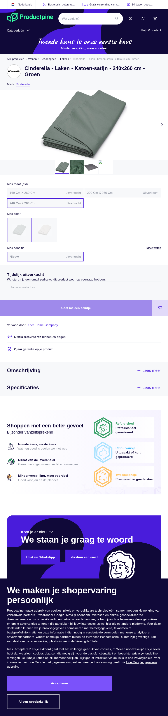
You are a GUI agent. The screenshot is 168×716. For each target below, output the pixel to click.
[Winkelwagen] (155, 18)
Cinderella (23, 84)
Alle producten (15, 59)
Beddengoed (48, 59)
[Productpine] (30, 18)
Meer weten (154, 248)
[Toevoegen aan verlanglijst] (160, 308)
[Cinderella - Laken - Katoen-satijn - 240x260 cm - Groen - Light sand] (44, 230)
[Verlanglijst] (142, 18)
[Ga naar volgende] (162, 125)
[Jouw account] (130, 18)
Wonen (32, 59)
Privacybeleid (143, 658)
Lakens (64, 59)
